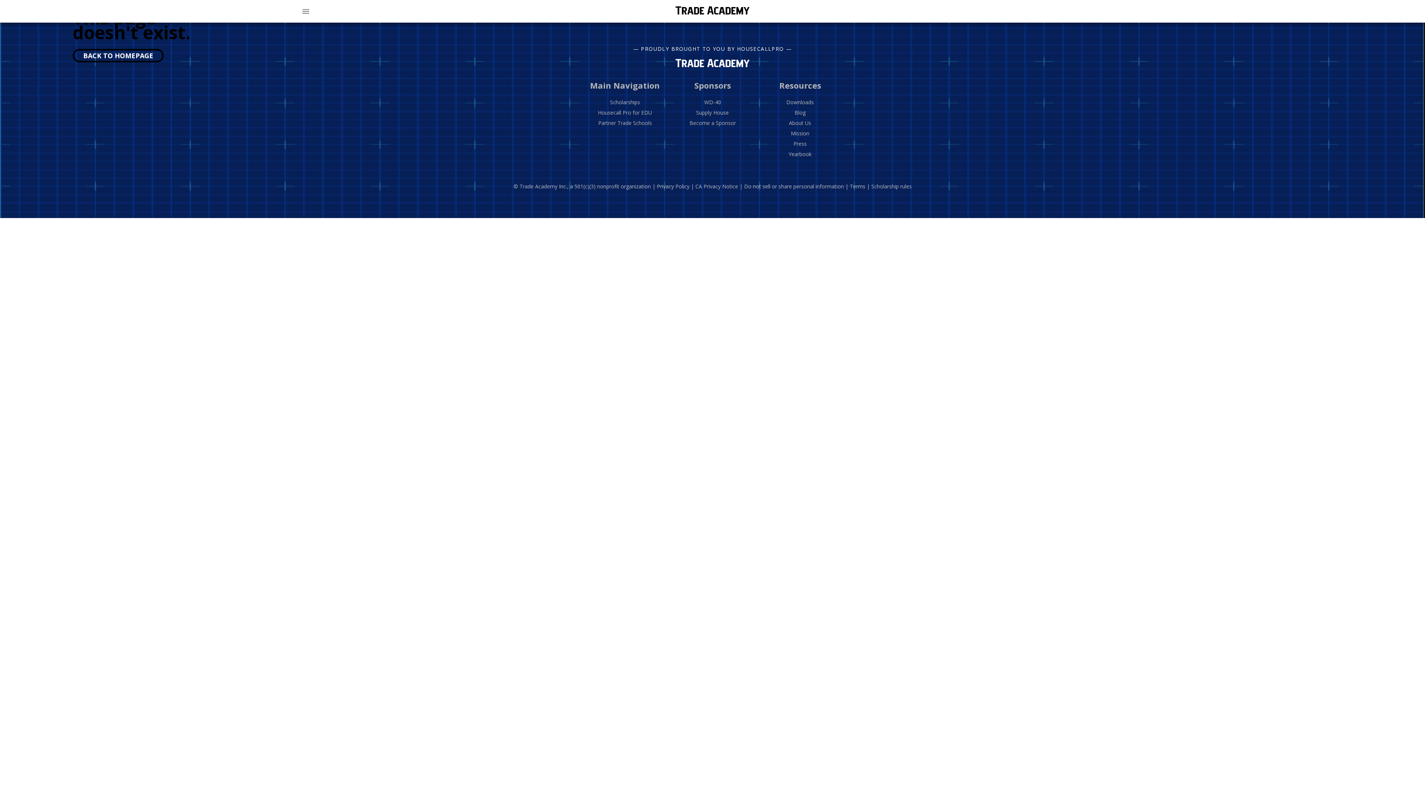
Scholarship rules (891, 186)
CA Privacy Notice (716, 186)
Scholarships (625, 102)
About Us (800, 122)
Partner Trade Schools (625, 122)
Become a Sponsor (712, 122)
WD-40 (712, 102)
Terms (857, 186)
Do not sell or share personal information (794, 186)
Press (800, 143)
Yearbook (800, 154)
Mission (800, 133)
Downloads (800, 102)
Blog (800, 112)
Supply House (712, 112)
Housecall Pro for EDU (625, 112)
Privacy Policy (673, 186)
